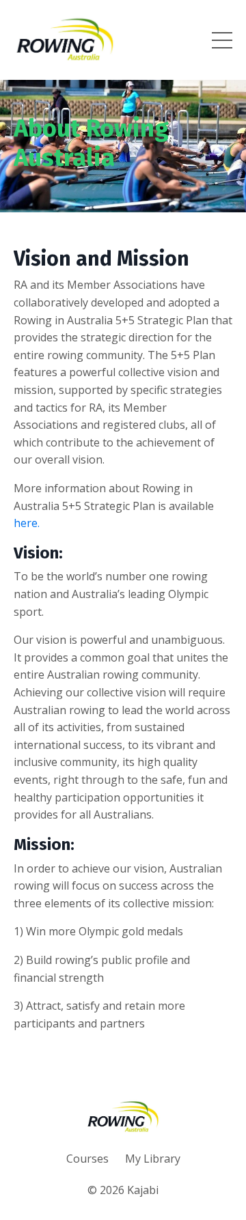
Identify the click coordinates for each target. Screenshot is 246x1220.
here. (27, 522)
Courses (87, 1158)
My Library (152, 1158)
